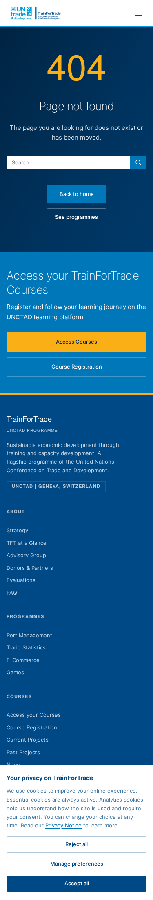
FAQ (12, 592)
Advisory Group (26, 555)
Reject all (76, 844)
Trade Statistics (26, 647)
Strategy (17, 530)
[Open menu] (138, 13)
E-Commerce (23, 660)
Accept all (76, 883)
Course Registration (87, 368)
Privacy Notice (63, 825)
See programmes (76, 216)
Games (15, 672)
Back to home (77, 194)
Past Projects (23, 752)
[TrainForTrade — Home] (36, 13)
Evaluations (21, 580)
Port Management (29, 635)
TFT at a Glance (27, 543)
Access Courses (90, 343)
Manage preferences (76, 863)
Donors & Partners (30, 567)
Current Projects (28, 739)
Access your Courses (34, 714)
